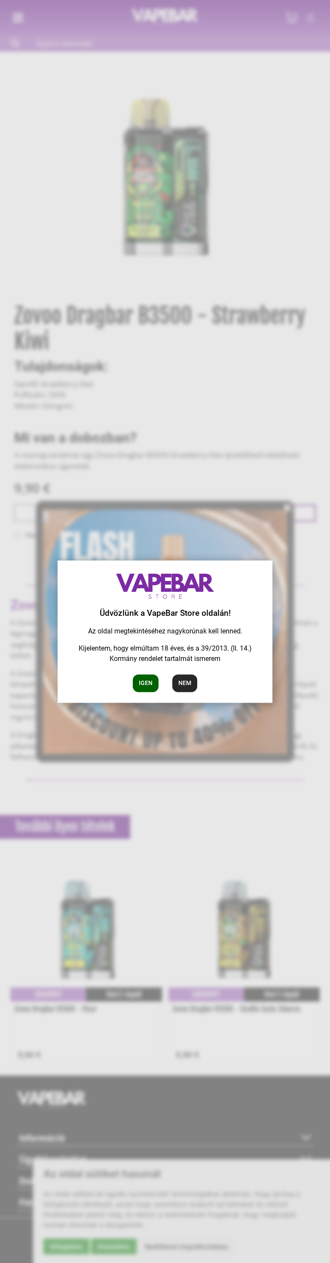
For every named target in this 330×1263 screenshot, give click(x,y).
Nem (184, 682)
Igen (146, 682)
